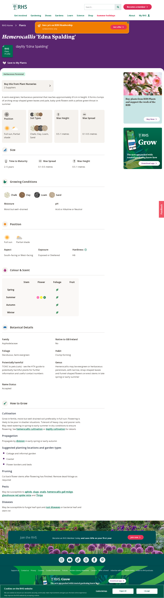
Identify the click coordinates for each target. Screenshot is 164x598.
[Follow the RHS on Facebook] (94, 560)
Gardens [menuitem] (59, 15)
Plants (22, 25)
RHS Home (7, 25)
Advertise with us (117, 570)
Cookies (41, 570)
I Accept (147, 591)
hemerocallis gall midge (60, 491)
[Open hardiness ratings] (85, 250)
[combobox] (99, 7)
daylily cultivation (55, 429)
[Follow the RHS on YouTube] (70, 560)
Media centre (129, 570)
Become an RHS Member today (82, 538)
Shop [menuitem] (90, 15)
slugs (36, 491)
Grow (147, 142)
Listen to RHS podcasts (144, 570)
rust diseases (53, 507)
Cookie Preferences (53, 570)
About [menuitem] (132, 15)
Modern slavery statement (79, 570)
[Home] (19, 7)
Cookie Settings (101, 591)
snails (43, 491)
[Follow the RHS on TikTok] (78, 560)
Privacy (33, 570)
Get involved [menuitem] (20, 15)
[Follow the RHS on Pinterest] (102, 560)
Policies (65, 570)
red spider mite (23, 495)
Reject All (123, 591)
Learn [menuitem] (70, 15)
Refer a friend (104, 570)
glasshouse (8, 495)
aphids (28, 491)
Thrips (39, 495)
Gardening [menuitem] (36, 15)
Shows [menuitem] (48, 15)
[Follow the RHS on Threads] (86, 560)
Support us (15, 570)
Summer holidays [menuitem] (106, 15)
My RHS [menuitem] (143, 15)
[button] (161, 209)
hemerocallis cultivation (30, 429)
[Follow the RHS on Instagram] (61, 560)
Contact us (25, 570)
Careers (94, 570)
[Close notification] (128, 22)
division (20, 441)
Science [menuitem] (80, 15)
